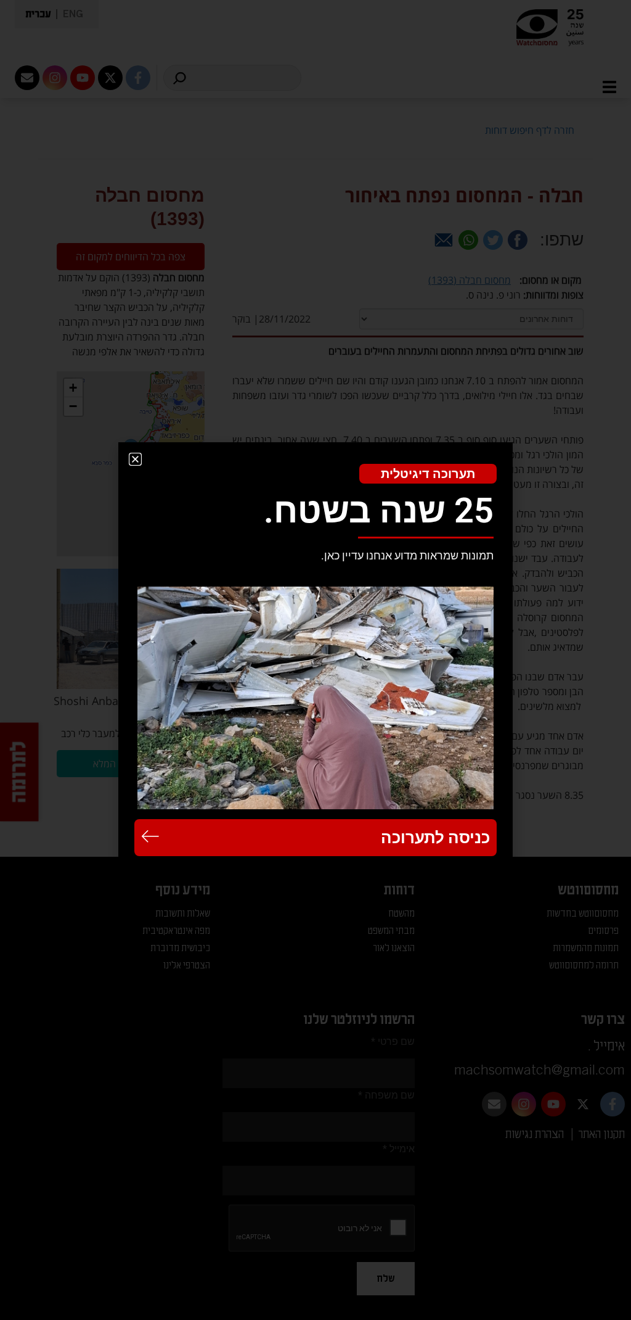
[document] (315, 660)
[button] (135, 459)
